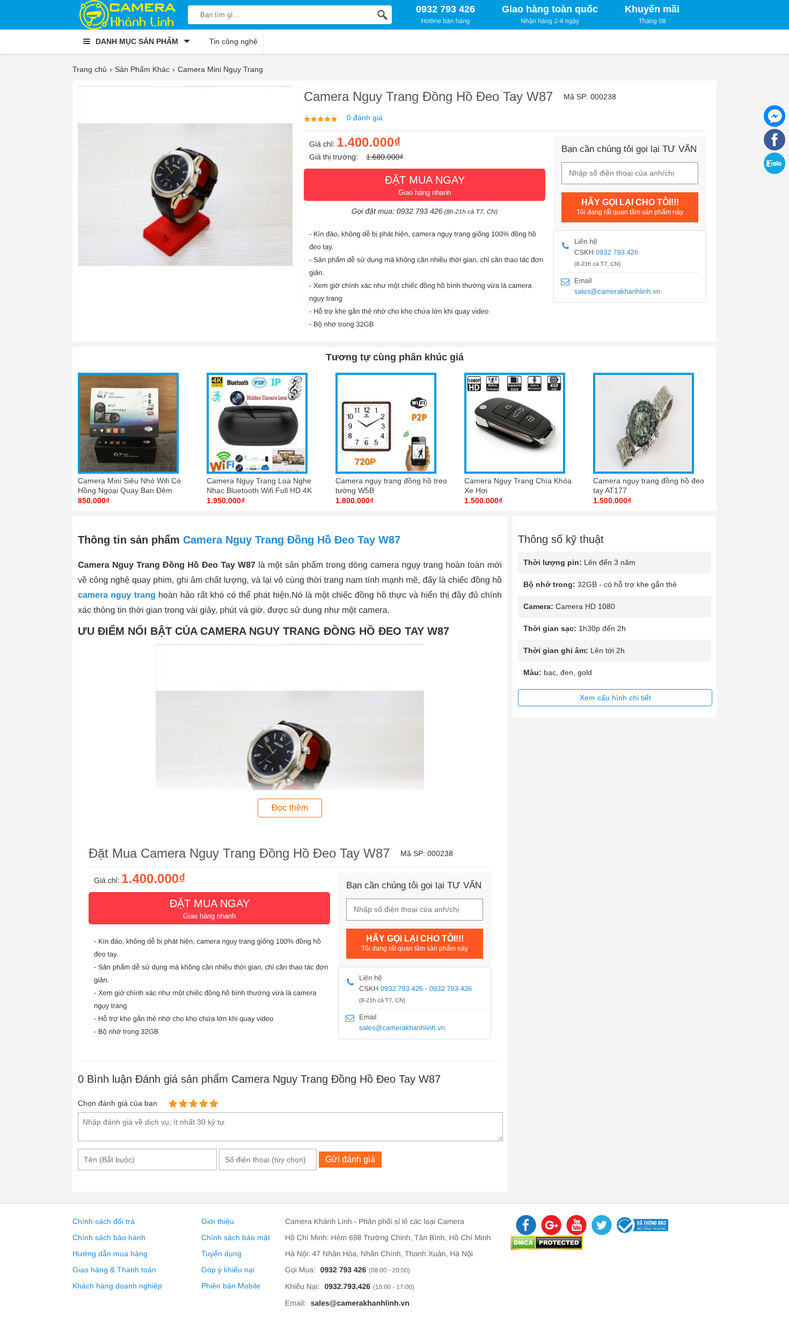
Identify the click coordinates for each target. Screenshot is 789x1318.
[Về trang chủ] (127, 15)
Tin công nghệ (233, 41)
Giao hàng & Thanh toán (114, 1269)
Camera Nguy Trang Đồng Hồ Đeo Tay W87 (291, 540)
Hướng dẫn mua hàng (110, 1253)
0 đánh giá (365, 117)
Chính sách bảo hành (108, 1237)
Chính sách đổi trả (103, 1221)
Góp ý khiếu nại (227, 1269)
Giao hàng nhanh (425, 185)
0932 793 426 (617, 252)
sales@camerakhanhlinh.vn (617, 291)
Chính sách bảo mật (235, 1237)
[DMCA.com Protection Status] (546, 1247)
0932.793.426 (347, 1286)
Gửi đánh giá (350, 1159)
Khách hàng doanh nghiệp (117, 1285)
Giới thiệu (217, 1221)
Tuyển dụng (221, 1253)
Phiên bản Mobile (230, 1285)
